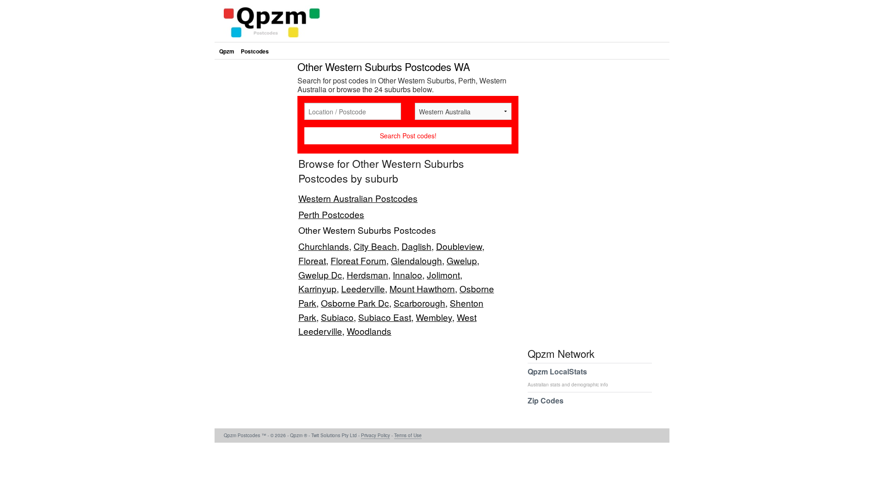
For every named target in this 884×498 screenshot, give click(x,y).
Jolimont (443, 274)
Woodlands (369, 331)
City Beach (375, 246)
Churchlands (323, 246)
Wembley (434, 317)
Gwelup (462, 260)
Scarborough (419, 302)
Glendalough (416, 260)
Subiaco (337, 317)
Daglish (416, 246)
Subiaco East (384, 317)
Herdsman (367, 274)
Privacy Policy (375, 435)
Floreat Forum (358, 260)
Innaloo (407, 274)
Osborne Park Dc (355, 302)
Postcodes (255, 51)
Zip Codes (546, 400)
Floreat (312, 260)
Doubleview (459, 246)
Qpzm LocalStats (568, 377)
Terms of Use (408, 435)
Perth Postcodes (331, 214)
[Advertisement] (254, 200)
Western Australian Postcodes (358, 198)
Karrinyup (317, 288)
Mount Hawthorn (422, 288)
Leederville (363, 288)
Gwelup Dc (320, 274)
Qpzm (226, 51)
